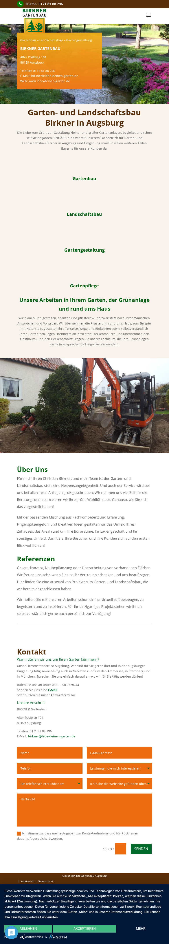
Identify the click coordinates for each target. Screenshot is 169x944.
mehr (140, 928)
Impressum (27, 881)
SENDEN (141, 848)
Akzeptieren (84, 928)
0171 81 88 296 (51, 4)
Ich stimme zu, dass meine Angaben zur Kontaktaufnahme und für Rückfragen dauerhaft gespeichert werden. (77, 836)
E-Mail (52, 690)
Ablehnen (28, 928)
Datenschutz (45, 881)
